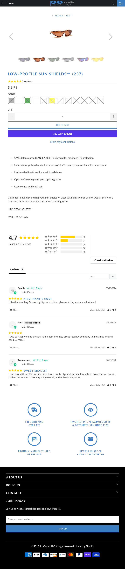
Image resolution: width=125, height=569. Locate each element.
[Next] (110, 37)
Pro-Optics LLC (47, 546)
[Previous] (12, 37)
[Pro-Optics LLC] (62, 3)
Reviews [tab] (14, 269)
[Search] (114, 3)
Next (68, 16)
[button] (109, 310)
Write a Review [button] (105, 260)
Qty (10, 109)
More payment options (62, 141)
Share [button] (16, 310)
